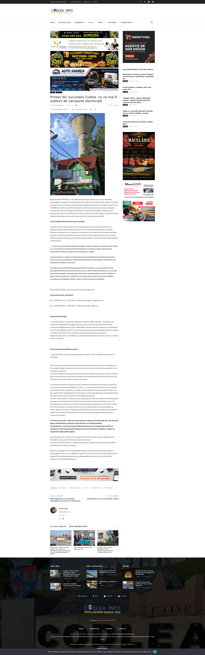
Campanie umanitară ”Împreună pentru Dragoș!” (72, 584)
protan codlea (108, 487)
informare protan (74, 487)
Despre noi (86, 2)
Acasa (52, 22)
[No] (202, 652)
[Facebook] (141, 2)
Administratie (126, 22)
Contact (95, 2)
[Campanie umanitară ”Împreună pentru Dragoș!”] (55, 586)
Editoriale (59, 92)
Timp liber (112, 22)
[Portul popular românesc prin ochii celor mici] (84, 538)
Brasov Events (87, 636)
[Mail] (63, 519)
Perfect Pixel (115, 634)
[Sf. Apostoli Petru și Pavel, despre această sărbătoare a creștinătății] (128, 574)
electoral (62, 487)
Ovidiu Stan (59, 105)
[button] (152, 22)
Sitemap (108, 629)
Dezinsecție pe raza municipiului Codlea (103, 499)
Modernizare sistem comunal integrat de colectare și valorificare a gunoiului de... (138, 76)
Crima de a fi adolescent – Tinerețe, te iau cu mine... (108, 571)
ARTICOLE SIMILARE (58, 526)
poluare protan (95, 487)
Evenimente (79, 22)
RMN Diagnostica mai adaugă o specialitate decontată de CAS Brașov (65, 500)
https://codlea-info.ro (65, 512)
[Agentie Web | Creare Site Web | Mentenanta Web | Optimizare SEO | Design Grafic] (84, 483)
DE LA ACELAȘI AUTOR (78, 526)
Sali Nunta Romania (105, 636)
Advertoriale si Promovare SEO (73, 636)
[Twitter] (149, 2)
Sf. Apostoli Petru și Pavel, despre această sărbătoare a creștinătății (145, 572)
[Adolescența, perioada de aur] (91, 584)
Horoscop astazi (76, 2)
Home (81, 629)
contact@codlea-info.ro (108, 620)
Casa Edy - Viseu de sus (117, 636)
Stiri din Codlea (64, 22)
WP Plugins (95, 636)
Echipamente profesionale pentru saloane (137, 636)
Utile (91, 22)
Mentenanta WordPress (127, 634)
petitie (85, 487)
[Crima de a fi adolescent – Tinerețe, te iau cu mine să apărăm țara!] (91, 574)
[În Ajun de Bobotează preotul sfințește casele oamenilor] (128, 585)
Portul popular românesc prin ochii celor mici (83, 548)
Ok (155, 652)
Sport (100, 22)
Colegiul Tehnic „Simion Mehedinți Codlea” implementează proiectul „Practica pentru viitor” (105, 550)
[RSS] (145, 2)
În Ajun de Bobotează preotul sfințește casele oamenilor (144, 583)
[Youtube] (153, 2)
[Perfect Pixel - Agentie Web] (139, 62)
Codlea (52, 92)
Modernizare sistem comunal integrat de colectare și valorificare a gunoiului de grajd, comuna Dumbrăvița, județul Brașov (60, 551)
